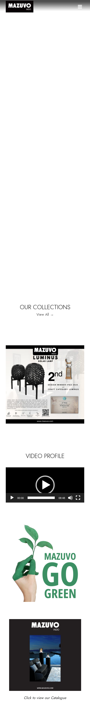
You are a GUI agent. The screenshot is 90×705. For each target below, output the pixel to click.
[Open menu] (79, 6)
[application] (45, 485)
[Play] (12, 497)
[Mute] (70, 497)
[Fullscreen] (78, 497)
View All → (45, 314)
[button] (45, 485)
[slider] (41, 498)
